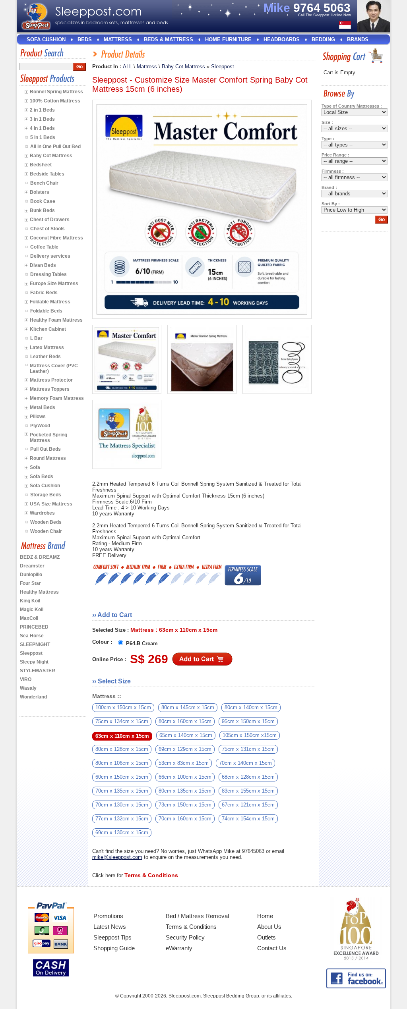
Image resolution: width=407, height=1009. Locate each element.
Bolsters (39, 192)
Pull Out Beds (45, 449)
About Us (269, 926)
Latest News (109, 926)
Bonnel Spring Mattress (56, 92)
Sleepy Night (34, 662)
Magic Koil (31, 609)
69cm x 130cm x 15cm (121, 832)
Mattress (118, 39)
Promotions (108, 916)
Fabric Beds (44, 292)
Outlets (266, 937)
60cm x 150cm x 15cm (121, 777)
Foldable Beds (46, 311)
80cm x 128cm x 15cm (121, 749)
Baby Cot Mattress (51, 155)
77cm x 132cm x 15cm (121, 819)
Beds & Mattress (168, 39)
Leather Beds (45, 356)
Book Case (42, 201)
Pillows (38, 416)
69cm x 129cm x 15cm (185, 749)
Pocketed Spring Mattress (48, 437)
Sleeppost (31, 653)
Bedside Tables (47, 174)
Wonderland (33, 697)
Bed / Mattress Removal (197, 916)
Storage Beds (45, 495)
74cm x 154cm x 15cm (248, 819)
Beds (85, 39)
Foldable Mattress (50, 302)
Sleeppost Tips (112, 937)
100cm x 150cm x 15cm (123, 707)
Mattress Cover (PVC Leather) (54, 368)
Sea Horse (32, 636)
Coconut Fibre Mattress (56, 238)
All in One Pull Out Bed (55, 146)
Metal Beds (42, 407)
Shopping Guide (114, 948)
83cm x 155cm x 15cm (248, 791)
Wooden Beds (46, 522)
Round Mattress (48, 458)
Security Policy (185, 937)
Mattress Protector (51, 380)
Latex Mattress (47, 347)
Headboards (282, 39)
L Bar (36, 338)
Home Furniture (228, 39)
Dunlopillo (31, 574)
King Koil (30, 601)
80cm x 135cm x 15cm (185, 791)
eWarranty (179, 948)
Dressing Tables (48, 274)
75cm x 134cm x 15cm (121, 721)
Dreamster (32, 566)
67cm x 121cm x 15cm (248, 805)
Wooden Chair (46, 531)
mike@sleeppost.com (117, 857)
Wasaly (28, 688)
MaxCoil (29, 618)
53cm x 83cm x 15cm (184, 763)
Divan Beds (43, 265)
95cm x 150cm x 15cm (248, 721)
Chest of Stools (47, 229)
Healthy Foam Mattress (56, 320)
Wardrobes (42, 513)
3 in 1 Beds (42, 119)
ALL (127, 66)
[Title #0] (127, 359)
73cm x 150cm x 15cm (185, 805)
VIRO (25, 679)
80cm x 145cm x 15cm (187, 707)
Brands (357, 39)
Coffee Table (44, 247)
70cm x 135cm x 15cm (121, 791)
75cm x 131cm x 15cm (248, 749)
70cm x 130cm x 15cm (121, 805)
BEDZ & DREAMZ (40, 557)
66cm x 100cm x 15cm (185, 777)
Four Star (30, 583)
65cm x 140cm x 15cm (185, 735)
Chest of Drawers (50, 219)
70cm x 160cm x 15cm (185, 819)
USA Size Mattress (51, 504)
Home (265, 916)
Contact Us (272, 948)
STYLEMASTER (37, 670)
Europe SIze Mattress (54, 283)
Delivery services (50, 256)
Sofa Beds (41, 476)
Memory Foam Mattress (57, 398)
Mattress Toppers (50, 389)
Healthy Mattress (39, 592)
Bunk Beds (42, 210)
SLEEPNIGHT (35, 644)
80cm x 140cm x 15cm (251, 707)
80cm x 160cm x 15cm (185, 721)
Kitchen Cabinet (48, 329)
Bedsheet (41, 165)
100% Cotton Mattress (55, 101)
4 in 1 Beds (42, 128)
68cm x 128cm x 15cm (248, 777)
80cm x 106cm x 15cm (121, 763)
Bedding (323, 39)
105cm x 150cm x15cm (250, 735)
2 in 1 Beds (42, 110)
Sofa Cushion (46, 39)
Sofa (35, 467)
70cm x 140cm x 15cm (245, 763)
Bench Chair (44, 183)
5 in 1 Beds (42, 137)
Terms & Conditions (191, 926)
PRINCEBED (34, 627)
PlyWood (40, 425)
